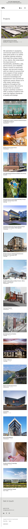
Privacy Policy (5, 521)
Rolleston (5, 412)
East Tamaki (5, 490)
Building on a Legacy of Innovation (10, 41)
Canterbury (5, 229)
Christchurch (6, 123)
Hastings (5, 201)
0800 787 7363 (6, 508)
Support (10, 521)
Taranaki (5, 335)
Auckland (5, 174)
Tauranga (5, 256)
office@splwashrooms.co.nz (8, 510)
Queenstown (6, 387)
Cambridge (5, 464)
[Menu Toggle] (25, 8)
